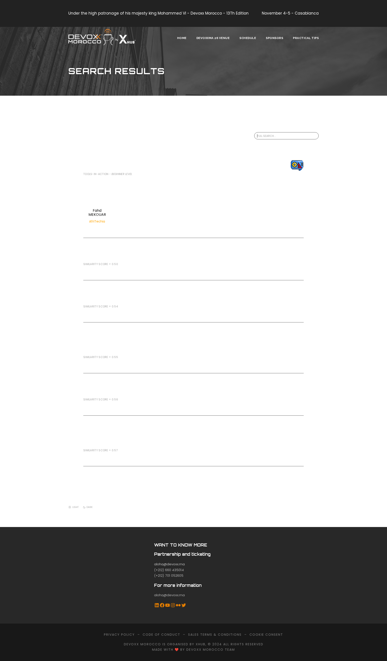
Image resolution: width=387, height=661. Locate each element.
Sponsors (274, 38)
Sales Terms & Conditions (215, 634)
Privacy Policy (119, 634)
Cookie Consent (266, 634)
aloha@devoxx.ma (169, 564)
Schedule (247, 38)
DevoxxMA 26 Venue (213, 38)
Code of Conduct (161, 634)
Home (182, 38)
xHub (200, 644)
